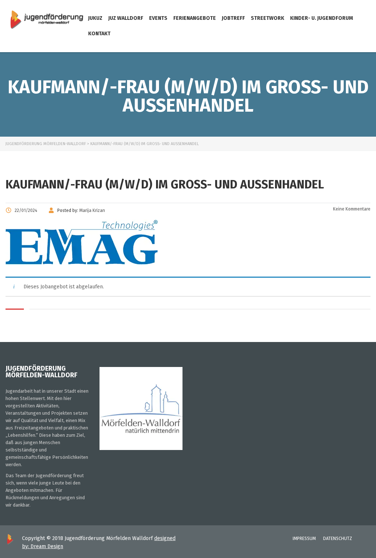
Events (158, 18)
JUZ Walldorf (125, 18)
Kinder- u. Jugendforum (321, 18)
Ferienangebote (194, 18)
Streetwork (267, 18)
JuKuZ (95, 18)
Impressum (304, 538)
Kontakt (99, 33)
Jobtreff (233, 18)
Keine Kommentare (351, 209)
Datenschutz (337, 538)
